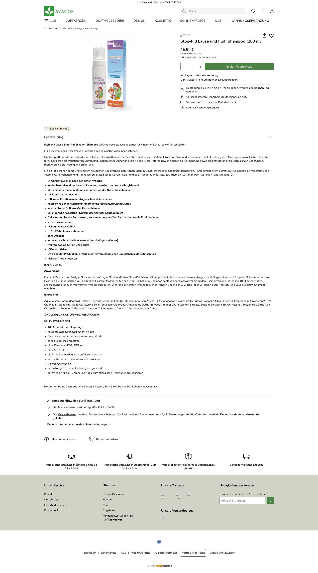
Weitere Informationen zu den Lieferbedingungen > (79, 424)
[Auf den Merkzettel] (271, 36)
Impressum (89, 553)
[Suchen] (185, 11)
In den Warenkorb (239, 66)
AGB (124, 553)
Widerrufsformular (165, 553)
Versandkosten (209, 57)
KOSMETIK (61, 28)
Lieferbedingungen (55, 505)
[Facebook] (159, 541)
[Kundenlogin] (263, 11)
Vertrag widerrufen (193, 553)
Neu (105, 505)
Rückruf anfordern (107, 439)
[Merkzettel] (253, 11)
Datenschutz (108, 553)
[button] (265, 36)
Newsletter (51, 499)
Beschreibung (54, 137)
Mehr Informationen (63, 439)
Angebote (109, 510)
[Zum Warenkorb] (272, 11)
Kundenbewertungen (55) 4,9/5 (118, 517)
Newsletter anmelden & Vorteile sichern (244, 494)
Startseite (49, 28)
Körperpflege (75, 28)
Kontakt (49, 494)
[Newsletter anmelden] (270, 500)
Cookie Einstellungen (222, 553)
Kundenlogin (51, 510)
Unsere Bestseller (114, 494)
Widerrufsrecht (140, 553)
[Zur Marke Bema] (185, 36)
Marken (107, 499)
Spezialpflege (91, 28)
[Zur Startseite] (59, 11)
